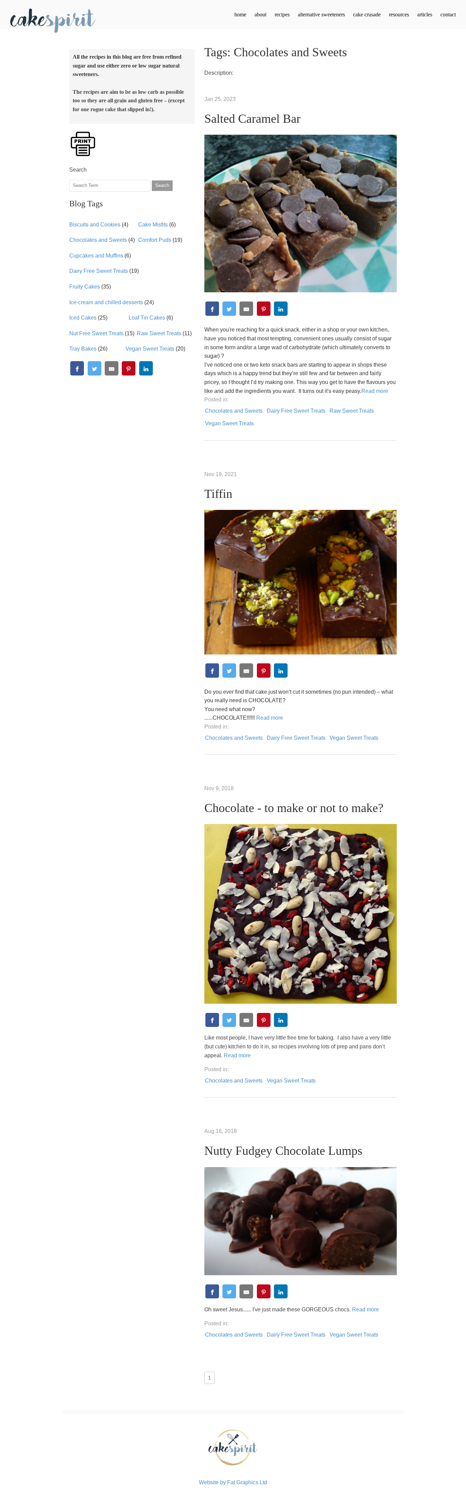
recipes (282, 14)
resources (399, 14)
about (260, 14)
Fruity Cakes (84, 287)
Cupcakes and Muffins (96, 256)
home (240, 14)
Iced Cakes (83, 318)
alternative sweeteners (321, 14)
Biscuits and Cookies (94, 224)
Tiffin (218, 494)
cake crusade (367, 14)
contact (448, 14)
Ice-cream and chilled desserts (106, 302)
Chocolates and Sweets (98, 240)
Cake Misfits (153, 224)
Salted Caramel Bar (252, 119)
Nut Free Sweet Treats (96, 333)
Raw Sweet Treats (159, 333)
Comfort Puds (154, 240)
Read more (374, 391)
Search (162, 185)
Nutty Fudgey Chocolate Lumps (283, 1151)
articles (424, 14)
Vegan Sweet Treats (150, 349)
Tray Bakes (83, 349)
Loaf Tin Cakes (147, 318)
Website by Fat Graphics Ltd (233, 1482)
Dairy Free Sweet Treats (98, 271)
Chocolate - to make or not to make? (293, 808)
